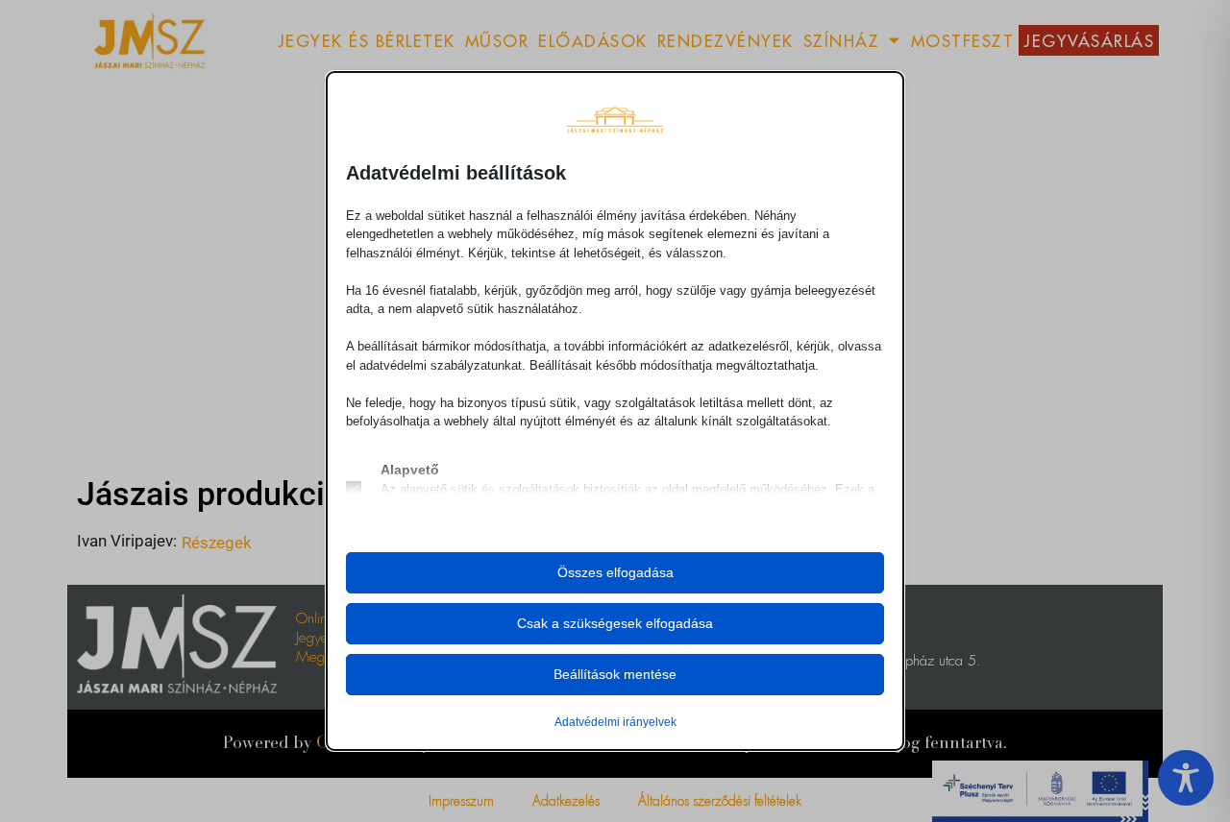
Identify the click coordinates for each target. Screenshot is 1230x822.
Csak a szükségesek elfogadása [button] (615, 623)
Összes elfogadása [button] (615, 572)
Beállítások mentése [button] (615, 674)
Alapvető (410, 469)
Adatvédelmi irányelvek (615, 722)
